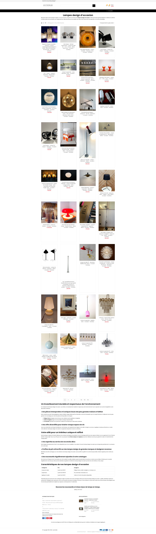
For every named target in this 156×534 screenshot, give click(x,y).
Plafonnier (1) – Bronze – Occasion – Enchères (68, 389)
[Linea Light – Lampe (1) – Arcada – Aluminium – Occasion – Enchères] (68, 305)
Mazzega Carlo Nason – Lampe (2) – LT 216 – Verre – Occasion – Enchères (106, 79)
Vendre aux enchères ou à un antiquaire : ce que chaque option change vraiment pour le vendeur (91, 507)
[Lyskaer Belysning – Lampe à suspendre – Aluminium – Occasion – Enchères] (87, 178)
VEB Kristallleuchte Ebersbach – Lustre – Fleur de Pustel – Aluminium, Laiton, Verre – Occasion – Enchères (68, 114)
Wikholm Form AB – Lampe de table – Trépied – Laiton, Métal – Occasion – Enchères (106, 194)
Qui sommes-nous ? (81, 531)
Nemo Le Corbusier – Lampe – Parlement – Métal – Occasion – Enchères (87, 161)
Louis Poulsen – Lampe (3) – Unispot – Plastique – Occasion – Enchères (49, 147)
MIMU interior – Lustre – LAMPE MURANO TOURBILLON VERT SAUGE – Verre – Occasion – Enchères (49, 357)
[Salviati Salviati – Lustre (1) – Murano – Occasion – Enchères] (49, 212)
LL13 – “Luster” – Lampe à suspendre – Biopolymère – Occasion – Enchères (49, 75)
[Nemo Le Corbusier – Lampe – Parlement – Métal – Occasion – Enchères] (87, 140)
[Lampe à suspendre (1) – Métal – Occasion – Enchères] (68, 339)
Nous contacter (45, 512)
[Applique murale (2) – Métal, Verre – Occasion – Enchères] (107, 96)
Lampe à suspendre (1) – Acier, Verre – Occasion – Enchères (107, 352)
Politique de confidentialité (74, 522)
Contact (111, 531)
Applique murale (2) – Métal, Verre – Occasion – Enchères (106, 106)
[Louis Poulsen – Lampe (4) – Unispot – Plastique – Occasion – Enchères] (107, 37)
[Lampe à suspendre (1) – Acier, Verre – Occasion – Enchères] (107, 341)
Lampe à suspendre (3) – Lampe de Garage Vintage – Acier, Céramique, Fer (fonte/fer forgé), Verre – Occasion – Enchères (49, 186)
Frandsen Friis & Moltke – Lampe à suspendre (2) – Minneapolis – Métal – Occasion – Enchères (106, 134)
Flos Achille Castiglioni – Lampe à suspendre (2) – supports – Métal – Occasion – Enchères (87, 226)
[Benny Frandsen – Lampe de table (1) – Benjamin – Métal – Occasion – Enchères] (49, 255)
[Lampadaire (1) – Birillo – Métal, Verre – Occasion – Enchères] (107, 376)
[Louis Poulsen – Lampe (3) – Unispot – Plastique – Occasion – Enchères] (49, 133)
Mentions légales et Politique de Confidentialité (97, 531)
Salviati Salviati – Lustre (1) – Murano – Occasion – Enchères (49, 225)
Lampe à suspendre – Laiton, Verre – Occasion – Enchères (87, 379)
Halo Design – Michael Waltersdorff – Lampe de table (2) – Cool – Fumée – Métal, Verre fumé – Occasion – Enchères (68, 46)
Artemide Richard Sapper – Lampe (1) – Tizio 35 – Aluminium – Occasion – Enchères (87, 114)
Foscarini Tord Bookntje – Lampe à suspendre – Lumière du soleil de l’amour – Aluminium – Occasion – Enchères (106, 264)
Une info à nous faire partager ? (49, 1)
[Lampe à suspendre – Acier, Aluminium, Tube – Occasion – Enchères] (68, 65)
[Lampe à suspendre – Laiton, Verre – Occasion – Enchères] (87, 371)
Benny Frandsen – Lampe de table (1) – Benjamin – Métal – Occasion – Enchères (49, 269)
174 (88, 399)
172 (81, 399)
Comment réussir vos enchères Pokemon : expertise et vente (91, 499)
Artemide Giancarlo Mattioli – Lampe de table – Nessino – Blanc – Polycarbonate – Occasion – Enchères (68, 150)
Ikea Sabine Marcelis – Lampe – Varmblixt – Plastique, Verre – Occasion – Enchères (87, 51)
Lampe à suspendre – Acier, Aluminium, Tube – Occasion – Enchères (68, 73)
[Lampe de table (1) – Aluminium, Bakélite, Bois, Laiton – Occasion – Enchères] (87, 252)
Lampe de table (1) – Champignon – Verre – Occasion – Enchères (49, 326)
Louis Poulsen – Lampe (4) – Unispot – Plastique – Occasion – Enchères (107, 51)
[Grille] (41, 23)
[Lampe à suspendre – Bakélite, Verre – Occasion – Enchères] (87, 306)
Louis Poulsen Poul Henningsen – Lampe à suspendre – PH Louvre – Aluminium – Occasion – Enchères (49, 109)
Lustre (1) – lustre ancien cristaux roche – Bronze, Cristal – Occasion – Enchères (106, 319)
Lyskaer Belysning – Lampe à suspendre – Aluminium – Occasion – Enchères (87, 189)
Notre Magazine (82, 516)
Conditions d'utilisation (90, 522)
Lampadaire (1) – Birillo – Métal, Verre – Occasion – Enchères (107, 389)
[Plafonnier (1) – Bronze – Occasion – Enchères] (68, 376)
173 (84, 399)
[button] (111, 5)
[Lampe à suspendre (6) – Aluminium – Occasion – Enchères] (87, 337)
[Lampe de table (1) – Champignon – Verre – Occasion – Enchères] (49, 308)
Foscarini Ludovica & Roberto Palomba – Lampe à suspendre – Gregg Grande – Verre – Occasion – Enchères (68, 184)
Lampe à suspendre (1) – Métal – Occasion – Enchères (68, 347)
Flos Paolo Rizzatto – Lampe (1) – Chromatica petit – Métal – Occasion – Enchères (49, 390)
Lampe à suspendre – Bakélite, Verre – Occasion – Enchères (88, 321)
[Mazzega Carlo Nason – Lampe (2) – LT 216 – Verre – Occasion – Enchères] (107, 68)
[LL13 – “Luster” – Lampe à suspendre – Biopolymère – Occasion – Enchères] (49, 66)
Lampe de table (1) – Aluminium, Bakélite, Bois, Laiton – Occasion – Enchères (87, 264)
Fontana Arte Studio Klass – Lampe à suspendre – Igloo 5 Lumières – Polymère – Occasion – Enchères (87, 79)
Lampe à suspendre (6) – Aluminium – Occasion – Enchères (87, 344)
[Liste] (45, 23)
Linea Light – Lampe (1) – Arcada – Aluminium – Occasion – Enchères (68, 319)
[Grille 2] (43, 23)
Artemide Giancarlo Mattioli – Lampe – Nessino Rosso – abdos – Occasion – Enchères (68, 226)
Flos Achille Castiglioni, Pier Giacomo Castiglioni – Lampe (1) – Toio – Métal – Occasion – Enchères (106, 234)
